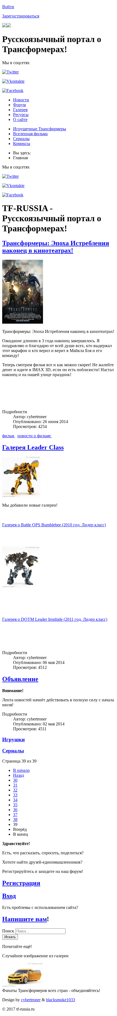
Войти (8, 6)
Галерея (20, 109)
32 (15, 790)
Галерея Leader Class (33, 447)
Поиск (8, 931)
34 (15, 800)
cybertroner (31, 999)
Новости (21, 100)
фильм (8, 435)
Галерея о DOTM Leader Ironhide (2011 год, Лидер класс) (54, 619)
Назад (18, 775)
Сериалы (21, 138)
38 (15, 819)
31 (15, 785)
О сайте (20, 119)
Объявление (20, 679)
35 (15, 804)
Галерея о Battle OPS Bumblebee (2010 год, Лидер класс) (54, 524)
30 (15, 780)
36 (15, 809)
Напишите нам (24, 919)
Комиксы (21, 143)
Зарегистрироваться (20, 16)
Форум (19, 104)
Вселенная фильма (30, 133)
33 (15, 795)
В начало (21, 770)
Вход (9, 895)
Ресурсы (21, 114)
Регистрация (21, 883)
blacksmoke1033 (60, 999)
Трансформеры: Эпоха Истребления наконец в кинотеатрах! (55, 247)
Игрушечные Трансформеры (39, 128)
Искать (10, 937)
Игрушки (13, 739)
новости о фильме (34, 435)
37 (15, 814)
